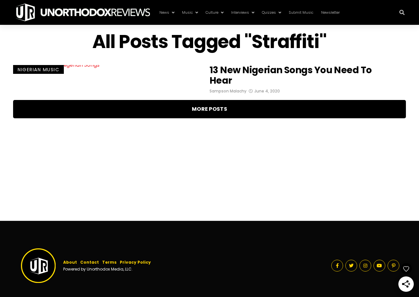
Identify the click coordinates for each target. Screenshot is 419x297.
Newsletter (330, 12)
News (164, 12)
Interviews (240, 12)
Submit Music (301, 12)
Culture (212, 12)
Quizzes (269, 12)
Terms (109, 262)
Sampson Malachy (228, 91)
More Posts (209, 109)
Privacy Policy (135, 262)
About (70, 262)
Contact (89, 262)
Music (187, 12)
